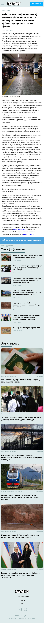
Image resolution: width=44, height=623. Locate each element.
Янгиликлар (6, 10)
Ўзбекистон (5, 376)
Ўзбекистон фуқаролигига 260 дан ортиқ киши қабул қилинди (20, 381)
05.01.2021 (5, 30)
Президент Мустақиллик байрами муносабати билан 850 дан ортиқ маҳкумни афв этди (21, 457)
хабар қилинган (28, 234)
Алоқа (23, 604)
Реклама (23, 600)
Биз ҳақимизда (23, 596)
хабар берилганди (19, 229)
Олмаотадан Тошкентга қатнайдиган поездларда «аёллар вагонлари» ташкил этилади (20, 497)
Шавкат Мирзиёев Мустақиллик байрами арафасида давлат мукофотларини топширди (20, 575)
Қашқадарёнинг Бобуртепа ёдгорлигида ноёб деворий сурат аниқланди (20, 536)
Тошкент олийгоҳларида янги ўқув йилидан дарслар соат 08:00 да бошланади (21, 418)
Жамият (4, 491)
